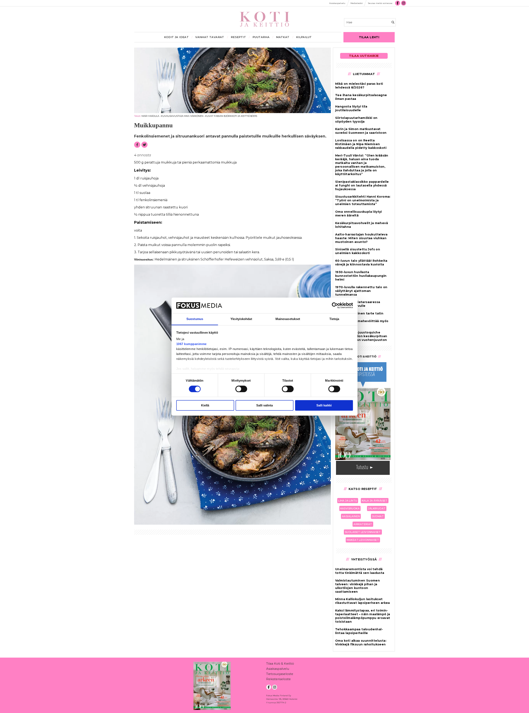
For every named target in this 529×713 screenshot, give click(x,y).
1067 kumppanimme (191, 344)
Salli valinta (264, 405)
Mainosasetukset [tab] (287, 319)
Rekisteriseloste (278, 679)
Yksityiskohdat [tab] (241, 319)
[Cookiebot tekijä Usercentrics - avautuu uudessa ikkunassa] (335, 305)
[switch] (241, 389)
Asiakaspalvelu (277, 669)
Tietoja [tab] (334, 319)
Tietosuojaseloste (279, 674)
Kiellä (205, 405)
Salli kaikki (324, 405)
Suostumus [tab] (194, 319)
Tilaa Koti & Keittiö (280, 663)
